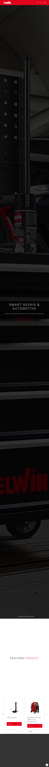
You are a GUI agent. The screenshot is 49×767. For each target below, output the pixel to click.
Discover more (21, 319)
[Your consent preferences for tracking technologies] (47, 765)
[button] (16, 616)
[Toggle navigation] (44, 2)
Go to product (10, 724)
